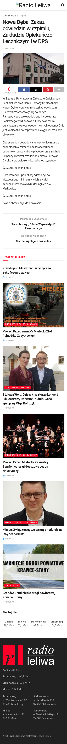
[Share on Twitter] (36, 89)
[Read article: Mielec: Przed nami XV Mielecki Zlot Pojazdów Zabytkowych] (33, 305)
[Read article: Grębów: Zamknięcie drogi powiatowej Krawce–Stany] (33, 566)
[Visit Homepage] (33, 5)
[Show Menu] (4, 5)
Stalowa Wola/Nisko (17, 387)
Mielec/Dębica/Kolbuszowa (21, 324)
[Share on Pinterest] (48, 89)
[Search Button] (62, 5)
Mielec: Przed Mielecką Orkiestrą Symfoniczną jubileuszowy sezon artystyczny (25, 466)
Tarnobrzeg (12, 586)
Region (22, 16)
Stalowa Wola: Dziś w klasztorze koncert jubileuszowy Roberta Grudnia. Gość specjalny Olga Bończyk (30, 399)
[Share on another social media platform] (59, 89)
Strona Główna (9, 16)
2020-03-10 (8, 48)
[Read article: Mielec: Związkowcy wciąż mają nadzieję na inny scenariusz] (33, 503)
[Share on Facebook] (24, 89)
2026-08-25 (9, 277)
